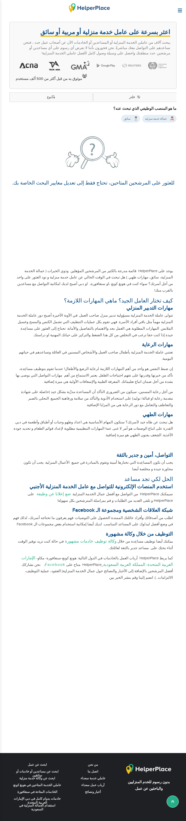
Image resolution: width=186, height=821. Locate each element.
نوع (49, 97)
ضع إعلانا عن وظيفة (53, 494)
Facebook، (53, 564)
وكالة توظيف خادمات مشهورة (90, 541)
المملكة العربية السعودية (124, 564)
